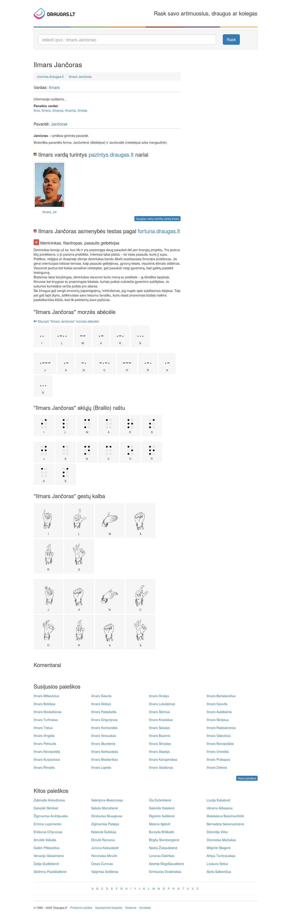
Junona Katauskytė (105, 847)
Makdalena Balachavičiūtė (225, 816)
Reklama (130, 907)
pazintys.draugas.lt (111, 154)
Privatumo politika (81, 907)
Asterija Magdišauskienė (166, 863)
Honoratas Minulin (104, 855)
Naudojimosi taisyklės (108, 907)
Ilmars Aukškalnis (219, 711)
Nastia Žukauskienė (163, 847)
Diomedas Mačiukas (221, 839)
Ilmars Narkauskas (104, 751)
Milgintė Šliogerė (219, 847)
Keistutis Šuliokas (103, 832)
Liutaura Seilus (217, 863)
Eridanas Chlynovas (48, 832)
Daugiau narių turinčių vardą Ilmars (157, 218)
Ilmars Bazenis (159, 735)
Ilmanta (70, 110)
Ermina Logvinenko (47, 824)
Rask (231, 39)
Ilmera (46, 110)
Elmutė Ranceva (103, 839)
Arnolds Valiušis (45, 839)
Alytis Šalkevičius (219, 871)
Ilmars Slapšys (159, 751)
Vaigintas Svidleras (104, 871)
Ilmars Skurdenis (103, 743)
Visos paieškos (247, 778)
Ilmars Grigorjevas (104, 719)
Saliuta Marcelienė (104, 808)
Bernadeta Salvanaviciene (225, 824)
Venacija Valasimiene (49, 855)
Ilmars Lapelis (101, 767)
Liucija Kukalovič (218, 800)
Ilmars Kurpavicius (47, 759)
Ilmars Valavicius (219, 735)
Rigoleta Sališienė (162, 816)
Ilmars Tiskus (43, 727)
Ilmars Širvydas (160, 743)
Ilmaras (58, 110)
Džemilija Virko (217, 832)
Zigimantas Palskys (105, 824)
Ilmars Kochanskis (104, 727)
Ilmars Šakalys (159, 727)
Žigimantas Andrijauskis (51, 816)
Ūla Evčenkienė (160, 800)
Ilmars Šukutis (101, 696)
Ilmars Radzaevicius (221, 727)
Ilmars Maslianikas (104, 759)
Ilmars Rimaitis (44, 767)
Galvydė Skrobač (46, 808)
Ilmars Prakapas (218, 759)
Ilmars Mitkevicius (46, 696)
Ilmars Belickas (44, 704)
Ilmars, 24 (49, 212)
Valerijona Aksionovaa (107, 800)
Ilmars (54, 87)
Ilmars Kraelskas (161, 719)
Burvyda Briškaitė (161, 832)
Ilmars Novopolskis (220, 743)
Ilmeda (82, 110)
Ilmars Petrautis (45, 743)
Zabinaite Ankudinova (49, 800)
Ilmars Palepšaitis (103, 711)
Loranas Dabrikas (161, 855)
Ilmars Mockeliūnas (47, 711)
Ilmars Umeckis (218, 751)
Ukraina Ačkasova (220, 808)
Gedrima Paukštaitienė (50, 871)
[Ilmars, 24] (49, 185)
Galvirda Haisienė (161, 808)
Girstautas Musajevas (106, 816)
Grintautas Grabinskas (165, 871)
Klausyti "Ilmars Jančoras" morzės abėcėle (68, 321)
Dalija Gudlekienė (46, 863)
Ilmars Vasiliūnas (161, 767)
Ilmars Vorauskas (103, 735)
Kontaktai (145, 907)
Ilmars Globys (101, 704)
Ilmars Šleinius (159, 711)
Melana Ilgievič (159, 824)
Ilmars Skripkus (218, 719)
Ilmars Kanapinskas (163, 759)
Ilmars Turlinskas (46, 719)
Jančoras (59, 124)
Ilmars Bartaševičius (221, 696)
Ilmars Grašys (159, 696)
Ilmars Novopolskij (47, 751)
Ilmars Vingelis (44, 735)
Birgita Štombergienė (164, 839)
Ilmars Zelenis (217, 767)
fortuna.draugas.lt (159, 231)
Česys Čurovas (102, 863)
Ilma (37, 110)
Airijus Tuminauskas (221, 855)
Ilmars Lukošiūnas (162, 704)
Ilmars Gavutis (217, 704)
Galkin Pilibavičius (46, 847)
